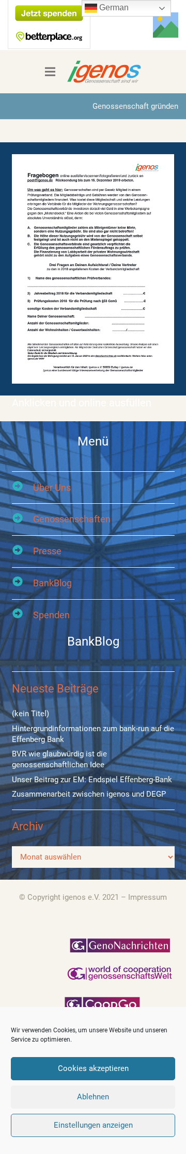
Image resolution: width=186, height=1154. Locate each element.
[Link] (165, 25)
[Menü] (50, 72)
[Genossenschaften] (22, 519)
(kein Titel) (30, 713)
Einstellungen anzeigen (93, 1125)
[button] (122, 25)
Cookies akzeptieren (93, 1068)
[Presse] (22, 551)
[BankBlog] (22, 582)
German (113, 7)
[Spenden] (22, 614)
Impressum (147, 897)
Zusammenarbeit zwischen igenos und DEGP (89, 794)
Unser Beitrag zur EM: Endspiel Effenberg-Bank (92, 779)
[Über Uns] (22, 487)
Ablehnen (93, 1096)
